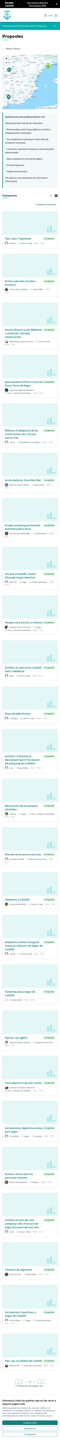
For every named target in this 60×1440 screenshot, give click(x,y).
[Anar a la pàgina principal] (22, 15)
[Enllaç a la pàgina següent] (41, 1382)
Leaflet (41, 108)
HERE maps (52, 108)
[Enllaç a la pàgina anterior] (18, 1382)
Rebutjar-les (30, 1428)
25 (41, 1385)
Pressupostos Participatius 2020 (18, 25)
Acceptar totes (30, 1422)
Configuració (30, 1434)
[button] (48, 66)
